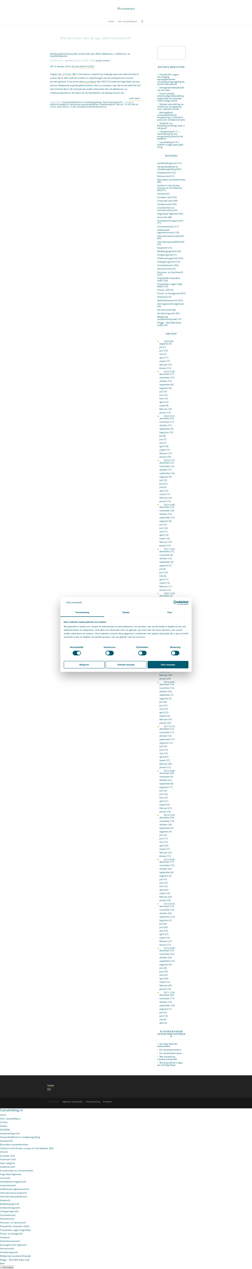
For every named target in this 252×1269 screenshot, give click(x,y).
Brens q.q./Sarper (87, 81)
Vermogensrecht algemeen (170, 303)
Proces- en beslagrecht (168, 293)
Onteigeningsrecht (166, 261)
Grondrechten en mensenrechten (165, 209)
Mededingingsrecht (166, 251)
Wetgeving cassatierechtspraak (167, 318)
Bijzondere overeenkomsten (171, 179)
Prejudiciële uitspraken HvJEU (168, 279)
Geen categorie (7, 1163)
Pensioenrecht (164, 268)
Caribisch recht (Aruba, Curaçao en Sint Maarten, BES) (169, 188)
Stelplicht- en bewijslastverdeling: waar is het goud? (171, 125)
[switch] (109, 653)
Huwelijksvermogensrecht (170, 220)
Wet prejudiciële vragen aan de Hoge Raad (170, 1064)
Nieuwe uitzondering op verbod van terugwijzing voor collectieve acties (170, 106)
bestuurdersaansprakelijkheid (84, 104)
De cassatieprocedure (170, 1049)
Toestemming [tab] (82, 612)
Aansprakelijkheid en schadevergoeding (82, 102)
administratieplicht (59, 104)
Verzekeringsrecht (166, 313)
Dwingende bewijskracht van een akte (170, 88)
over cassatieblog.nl (127, 21)
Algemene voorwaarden (72, 1101)
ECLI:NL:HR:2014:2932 (83, 66)
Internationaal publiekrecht (170, 241)
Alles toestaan (168, 664)
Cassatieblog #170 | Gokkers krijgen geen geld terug (170, 144)
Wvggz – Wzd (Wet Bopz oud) (169, 324)
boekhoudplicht (108, 104)
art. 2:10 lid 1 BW (67, 74)
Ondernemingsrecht (112, 102)
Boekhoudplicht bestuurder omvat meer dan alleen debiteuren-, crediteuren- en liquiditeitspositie (90, 54)
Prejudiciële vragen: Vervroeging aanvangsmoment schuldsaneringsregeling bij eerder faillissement (170, 79)
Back (2, 1263)
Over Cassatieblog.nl (10, 1118)
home (111, 21)
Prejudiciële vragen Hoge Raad (169, 285)
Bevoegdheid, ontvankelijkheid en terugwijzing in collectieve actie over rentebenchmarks (171, 116)
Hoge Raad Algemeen (168, 213)
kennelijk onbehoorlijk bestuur (92, 106)
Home (3, 1114)
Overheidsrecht (165, 265)
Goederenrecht (164, 204)
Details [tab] (126, 612)
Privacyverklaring (93, 1101)
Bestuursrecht (164, 176)
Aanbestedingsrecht (167, 163)
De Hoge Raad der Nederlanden (167, 1045)
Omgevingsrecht (165, 254)
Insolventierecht (165, 226)
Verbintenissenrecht (167, 300)
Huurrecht (162, 217)
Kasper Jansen (103, 60)
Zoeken (3, 1126)
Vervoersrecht (164, 309)
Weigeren (84, 664)
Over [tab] (169, 612)
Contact (4, 1122)
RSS (49, 1089)
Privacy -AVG (163, 289)
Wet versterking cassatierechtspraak (167, 1058)
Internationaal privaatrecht (170, 235)
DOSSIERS (5, 1129)
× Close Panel (7, 1267)
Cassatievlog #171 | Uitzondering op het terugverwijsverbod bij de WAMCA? (170, 135)
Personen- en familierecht (170, 272)
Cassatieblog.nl (11, 1110)
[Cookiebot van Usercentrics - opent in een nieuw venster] (175, 603)
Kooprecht (162, 247)
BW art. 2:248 (69, 106)
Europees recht (164, 197)
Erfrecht (161, 193)
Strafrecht (162, 296)
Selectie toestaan (126, 664)
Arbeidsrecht (163, 172)
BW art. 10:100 (124, 104)
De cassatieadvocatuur (170, 1053)
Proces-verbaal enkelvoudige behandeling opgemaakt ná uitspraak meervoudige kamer (170, 97)
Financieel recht (165, 200)
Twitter (50, 1085)
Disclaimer (107, 1101)
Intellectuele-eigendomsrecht (165, 231)
